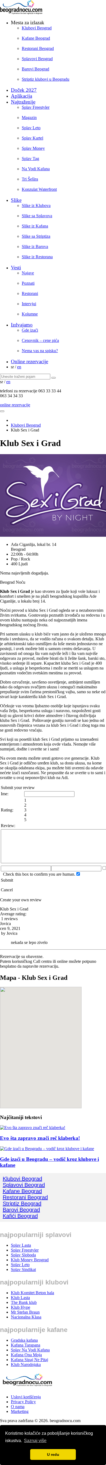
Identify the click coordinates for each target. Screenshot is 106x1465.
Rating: (7, 810)
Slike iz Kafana (35, 226)
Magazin (29, 117)
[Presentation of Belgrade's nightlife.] (21, 13)
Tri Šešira (30, 179)
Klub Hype (20, 1307)
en (19, 367)
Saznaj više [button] (35, 1440)
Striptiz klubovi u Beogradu (45, 79)
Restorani (30, 293)
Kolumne (30, 314)
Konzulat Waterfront (39, 189)
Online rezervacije (29, 361)
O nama (17, 1406)
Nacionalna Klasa (26, 1317)
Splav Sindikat (23, 1269)
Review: (8, 825)
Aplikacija (21, 96)
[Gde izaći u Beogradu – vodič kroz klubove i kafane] (47, 1148)
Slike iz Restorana (37, 256)
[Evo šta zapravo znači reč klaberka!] (32, 1127)
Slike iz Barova (35, 246)
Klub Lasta (20, 1297)
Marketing (20, 1411)
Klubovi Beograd (37, 28)
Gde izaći (30, 330)
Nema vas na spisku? (40, 350)
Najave (28, 273)
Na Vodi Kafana (36, 168)
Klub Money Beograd (30, 1259)
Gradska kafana (24, 1340)
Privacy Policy (23, 1401)
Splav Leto (31, 127)
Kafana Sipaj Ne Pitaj (29, 1359)
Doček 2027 (24, 90)
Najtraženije (23, 102)
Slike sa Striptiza (36, 236)
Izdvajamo (22, 325)
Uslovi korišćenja (26, 1397)
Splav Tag (30, 158)
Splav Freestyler (35, 107)
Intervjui (29, 303)
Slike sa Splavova (37, 215)
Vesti (16, 267)
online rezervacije (15, 405)
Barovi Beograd (35, 69)
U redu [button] (53, 1454)
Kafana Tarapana (25, 1345)
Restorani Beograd (38, 48)
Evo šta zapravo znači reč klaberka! (40, 1138)
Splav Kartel (32, 138)
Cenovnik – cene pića (40, 340)
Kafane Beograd (36, 38)
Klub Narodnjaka (26, 1364)
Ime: (4, 793)
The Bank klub (24, 1302)
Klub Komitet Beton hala (32, 1292)
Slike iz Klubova (36, 205)
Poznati (28, 283)
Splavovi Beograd (37, 58)
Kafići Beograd (20, 1216)
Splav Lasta (21, 1245)
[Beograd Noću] (27, 1387)
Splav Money (33, 148)
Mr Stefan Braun (25, 1312)
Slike (16, 200)
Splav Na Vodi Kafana (30, 1350)
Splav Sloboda (23, 1255)
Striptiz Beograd (22, 1203)
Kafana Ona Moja (26, 1354)
